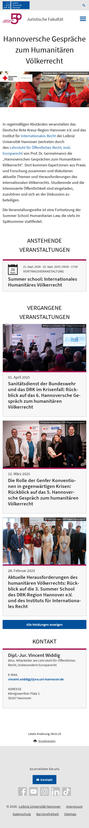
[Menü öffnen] (82, 20)
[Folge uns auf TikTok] (66, 791)
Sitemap (70, 814)
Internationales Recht (38, 135)
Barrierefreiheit (47, 814)
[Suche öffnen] (84, 5)
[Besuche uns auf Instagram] (44, 791)
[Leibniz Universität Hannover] (16, 5)
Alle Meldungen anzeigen (44, 624)
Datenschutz (22, 814)
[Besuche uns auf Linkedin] (55, 791)
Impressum (74, 806)
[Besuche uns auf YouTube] (33, 791)
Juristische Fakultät (45, 19)
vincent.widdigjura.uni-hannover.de (36, 679)
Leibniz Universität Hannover (40, 806)
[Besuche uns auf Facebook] (22, 791)
